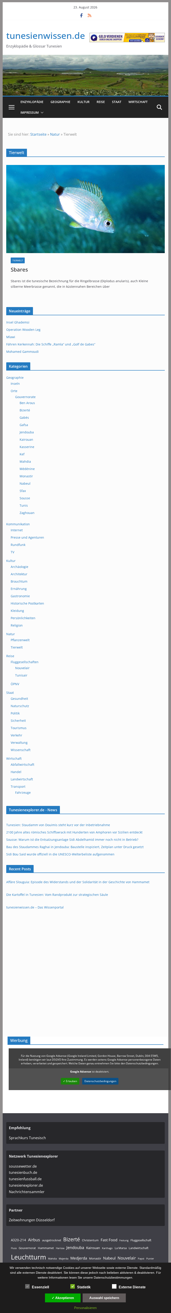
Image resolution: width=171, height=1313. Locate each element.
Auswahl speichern (104, 1298)
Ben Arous (27, 403)
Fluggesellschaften (25, 662)
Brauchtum (19, 581)
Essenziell (40, 1287)
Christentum (90, 1240)
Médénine (27, 469)
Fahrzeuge (23, 792)
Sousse (25, 498)
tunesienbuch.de (23, 1172)
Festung (123, 1240)
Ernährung (19, 589)
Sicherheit (18, 720)
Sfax (23, 491)
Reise (101, 102)
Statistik (84, 1287)
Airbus (34, 1239)
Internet (17, 530)
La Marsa (121, 1248)
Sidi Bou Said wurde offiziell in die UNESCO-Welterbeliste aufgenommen (60, 854)
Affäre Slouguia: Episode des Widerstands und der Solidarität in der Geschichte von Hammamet (77, 882)
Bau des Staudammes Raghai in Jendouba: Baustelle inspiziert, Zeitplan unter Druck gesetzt (75, 847)
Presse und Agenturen (27, 537)
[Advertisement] (90, 1100)
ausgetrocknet (51, 1240)
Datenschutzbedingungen (100, 1081)
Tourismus (18, 728)
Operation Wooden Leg (23, 329)
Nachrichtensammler (27, 1191)
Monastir (26, 476)
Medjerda (78, 1258)
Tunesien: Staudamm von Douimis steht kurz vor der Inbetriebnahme (58, 825)
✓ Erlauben (70, 1081)
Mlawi (10, 337)
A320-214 (18, 1240)
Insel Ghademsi (17, 322)
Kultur (83, 102)
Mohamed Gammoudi (22, 351)
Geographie (60, 102)
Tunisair (21, 675)
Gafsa (24, 425)
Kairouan (26, 439)
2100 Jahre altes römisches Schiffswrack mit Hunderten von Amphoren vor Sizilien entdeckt (74, 832)
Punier (150, 1258)
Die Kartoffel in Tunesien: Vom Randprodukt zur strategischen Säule (57, 895)
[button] (41, 112)
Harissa (60, 1248)
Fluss (14, 1248)
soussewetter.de (23, 1166)
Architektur (19, 574)
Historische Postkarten (27, 603)
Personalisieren (85, 1308)
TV (12, 552)
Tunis (24, 505)
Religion (17, 625)
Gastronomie (20, 596)
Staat (116, 102)
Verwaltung (19, 742)
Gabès (24, 417)
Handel (16, 772)
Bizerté (25, 410)
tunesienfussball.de (25, 1178)
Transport (18, 786)
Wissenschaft (21, 750)
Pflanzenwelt (20, 640)
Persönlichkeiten (23, 618)
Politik (15, 713)
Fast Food (109, 1239)
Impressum (29, 112)
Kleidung (17, 611)
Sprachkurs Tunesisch (27, 1137)
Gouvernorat (27, 1248)
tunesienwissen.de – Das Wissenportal (35, 907)
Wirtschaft (138, 102)
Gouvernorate (25, 397)
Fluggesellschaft (140, 1240)
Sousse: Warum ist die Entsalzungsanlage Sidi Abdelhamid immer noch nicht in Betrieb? (72, 839)
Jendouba (27, 432)
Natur (55, 134)
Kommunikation (18, 524)
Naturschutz (20, 706)
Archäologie (19, 567)
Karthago (107, 1248)
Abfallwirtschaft (22, 764)
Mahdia (25, 461)
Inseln (15, 383)
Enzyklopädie (31, 102)
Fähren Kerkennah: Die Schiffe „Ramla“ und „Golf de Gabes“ (50, 344)
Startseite (38, 134)
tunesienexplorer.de (26, 1185)
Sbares (19, 269)
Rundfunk (18, 545)
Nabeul (25, 483)
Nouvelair (22, 668)
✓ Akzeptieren (63, 1298)
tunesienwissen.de (45, 35)
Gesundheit (19, 698)
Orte (14, 391)
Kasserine (27, 447)
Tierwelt (17, 260)
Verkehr (16, 735)
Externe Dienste (132, 1287)
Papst (141, 1258)
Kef (22, 454)
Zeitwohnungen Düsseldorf (32, 1220)
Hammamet (46, 1248)
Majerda (63, 1258)
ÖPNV (15, 684)
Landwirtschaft (22, 779)
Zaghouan (27, 513)
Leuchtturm (28, 1257)
